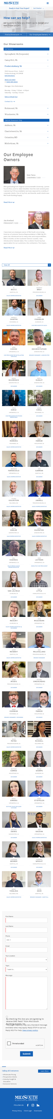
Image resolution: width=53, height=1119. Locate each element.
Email (8, 946)
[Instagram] (33, 1105)
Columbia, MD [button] (11, 137)
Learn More (44, 1071)
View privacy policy (30, 1030)
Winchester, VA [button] (11, 114)
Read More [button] (8, 202)
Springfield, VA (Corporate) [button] (17, 54)
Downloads (38, 1111)
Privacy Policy (17, 1111)
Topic (7, 966)
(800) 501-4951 (10, 80)
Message (9, 975)
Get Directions (10, 75)
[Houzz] (38, 1105)
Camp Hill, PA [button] (11, 60)
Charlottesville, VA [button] (13, 131)
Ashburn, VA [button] (10, 125)
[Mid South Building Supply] (11, 3)
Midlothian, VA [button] (11, 143)
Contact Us (9, 101)
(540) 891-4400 (12, 82)
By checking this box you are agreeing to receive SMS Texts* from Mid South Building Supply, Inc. (25, 1021)
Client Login (28, 1111)
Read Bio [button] (12, 277)
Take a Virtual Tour (11, 97)
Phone (8, 936)
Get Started (37, 8)
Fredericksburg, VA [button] (13, 66)
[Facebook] (27, 1105)
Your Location (10, 956)
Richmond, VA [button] (11, 108)
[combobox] (9, 940)
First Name (9, 916)
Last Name (9, 926)
